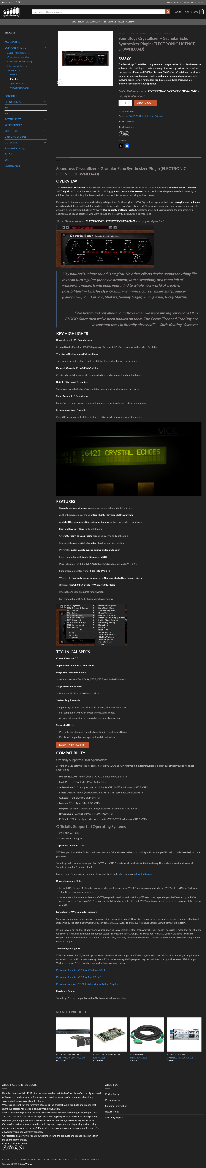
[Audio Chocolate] (14, 12)
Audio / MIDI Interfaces (18, 52)
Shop (81, 22)
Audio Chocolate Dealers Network (184, 2)
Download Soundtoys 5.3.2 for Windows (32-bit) (81, 970)
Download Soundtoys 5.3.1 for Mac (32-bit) (78, 977)
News (121, 22)
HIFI (104, 22)
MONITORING (12, 130)
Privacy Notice (112, 1099)
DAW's (13, 74)
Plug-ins (14, 79)
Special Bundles (17, 83)
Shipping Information (116, 1105)
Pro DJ (8, 154)
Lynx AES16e (99, 1057)
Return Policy (112, 1111)
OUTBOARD (11, 142)
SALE (7, 159)
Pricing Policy (112, 1094)
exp (6, 107)
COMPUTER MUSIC (15, 47)
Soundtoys (130, 121)
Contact (131, 22)
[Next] (201, 1042)
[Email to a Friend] (126, 133)
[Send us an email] (22, 3)
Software (11, 70)
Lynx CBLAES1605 (138, 1057)
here (122, 873)
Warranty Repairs (114, 1117)
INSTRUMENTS (13, 119)
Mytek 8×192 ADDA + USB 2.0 (70, 1057)
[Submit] (167, 11)
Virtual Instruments (19, 87)
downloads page (143, 873)
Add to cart (145, 102)
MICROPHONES (13, 125)
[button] (178, 12)
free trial (155, 937)
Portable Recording (15, 148)
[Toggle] (45, 42)
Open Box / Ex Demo (15, 136)
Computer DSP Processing (19, 61)
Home (73, 22)
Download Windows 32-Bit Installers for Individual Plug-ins (87, 984)
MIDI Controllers (15, 66)
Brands (112, 22)
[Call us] (21, 1147)
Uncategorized (12, 165)
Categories (92, 22)
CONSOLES (11, 95)
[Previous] (56, 1042)
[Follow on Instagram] (19, 3)
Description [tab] (63, 160)
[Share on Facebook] (121, 133)
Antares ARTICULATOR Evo (180, 1057)
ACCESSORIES (12, 41)
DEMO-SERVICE (13, 101)
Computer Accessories (18, 57)
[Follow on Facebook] (16, 3)
